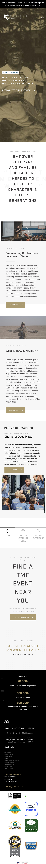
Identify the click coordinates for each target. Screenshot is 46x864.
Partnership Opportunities (11, 760)
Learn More (13, 304)
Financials (7, 758)
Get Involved (7, 752)
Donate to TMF (8, 754)
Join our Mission (21, 654)
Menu (42, 18)
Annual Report (8, 756)
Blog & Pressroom (9, 762)
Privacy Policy (8, 766)
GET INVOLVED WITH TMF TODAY (16, 90)
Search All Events (21, 617)
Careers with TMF (9, 764)
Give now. (33, 6)
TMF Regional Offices (13, 786)
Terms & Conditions (10, 768)
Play (23, 231)
